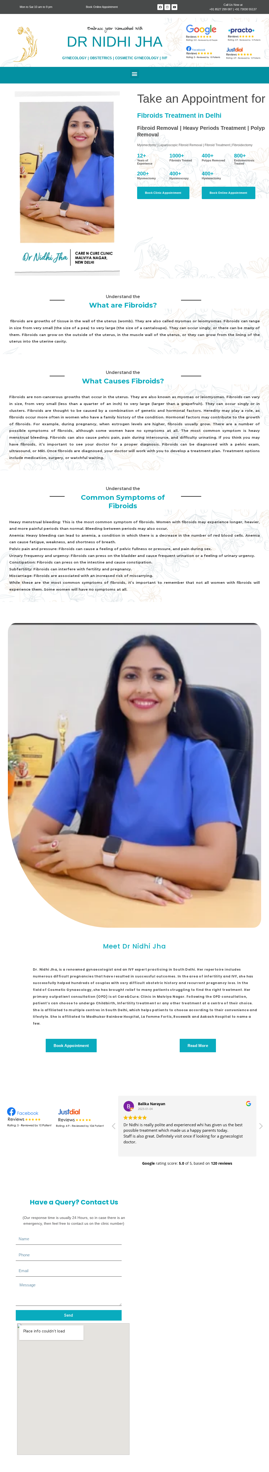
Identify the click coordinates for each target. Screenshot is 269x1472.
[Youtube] (174, 7)
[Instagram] (167, 7)
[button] (134, 74)
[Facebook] (160, 7)
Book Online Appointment (102, 6)
